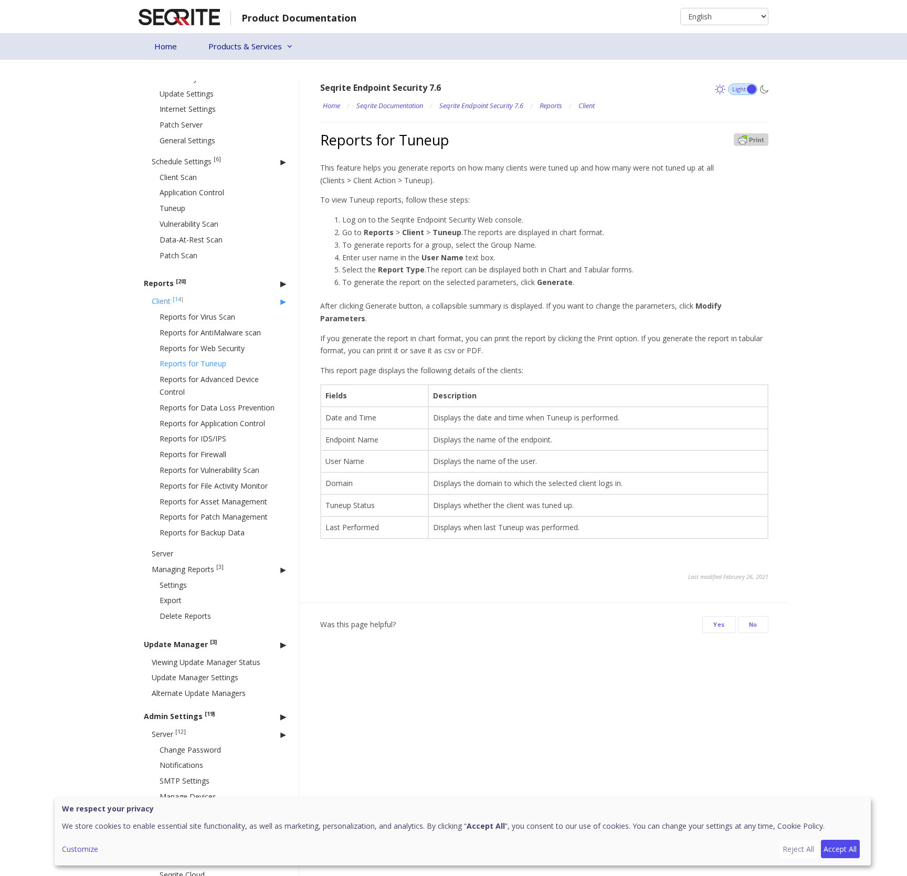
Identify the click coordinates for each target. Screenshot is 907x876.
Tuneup (172, 208)
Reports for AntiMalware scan (210, 332)
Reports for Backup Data (202, 532)
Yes (719, 624)
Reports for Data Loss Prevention (217, 408)
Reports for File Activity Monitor (214, 486)
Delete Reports (185, 616)
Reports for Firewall (193, 454)
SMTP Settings (184, 781)
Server (162, 553)
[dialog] (463, 831)
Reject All (798, 849)
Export (171, 600)
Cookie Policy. (801, 826)
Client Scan (178, 177)
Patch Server (181, 125)
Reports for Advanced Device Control (209, 385)
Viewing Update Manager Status (206, 662)
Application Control (192, 192)
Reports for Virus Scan (197, 317)
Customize (80, 849)
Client (167, 301)
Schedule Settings (186, 160)
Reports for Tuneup (193, 363)
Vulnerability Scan (189, 224)
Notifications (181, 765)
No (753, 624)
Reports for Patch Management (214, 517)
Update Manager (180, 643)
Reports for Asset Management (213, 501)
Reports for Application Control (212, 423)
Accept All (840, 849)
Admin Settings (179, 715)
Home (165, 46)
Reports (165, 283)
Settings (173, 585)
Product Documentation (298, 18)
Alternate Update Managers (199, 693)
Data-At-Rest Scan (191, 240)
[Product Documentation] (179, 16)
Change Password (190, 750)
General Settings (187, 140)
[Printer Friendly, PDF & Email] (751, 139)
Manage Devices (188, 796)
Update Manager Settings (195, 677)
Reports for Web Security (202, 348)
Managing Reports (188, 568)
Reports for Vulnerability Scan (209, 470)
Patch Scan (178, 255)
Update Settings (187, 94)
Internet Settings (188, 109)
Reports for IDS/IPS (193, 439)
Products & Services (245, 46)
